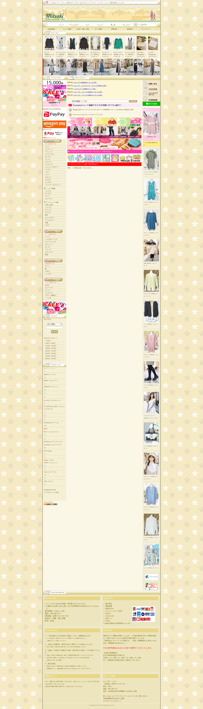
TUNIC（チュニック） (51, 463)
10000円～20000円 (50, 346)
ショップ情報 (67, 29)
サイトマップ (145, 29)
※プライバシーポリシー (112, 701)
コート (47, 146)
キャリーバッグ (50, 242)
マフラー (48, 212)
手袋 (46, 223)
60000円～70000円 (50, 358)
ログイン (54, 105)
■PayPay (45, 119)
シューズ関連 (50, 188)
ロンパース (49, 288)
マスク (47, 225)
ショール (48, 207)
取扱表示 (130, 29)
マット (47, 266)
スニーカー (49, 198)
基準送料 (114, 29)
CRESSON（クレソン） (51, 387)
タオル (47, 271)
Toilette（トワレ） (49, 460)
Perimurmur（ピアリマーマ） (53, 445)
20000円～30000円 (50, 348)
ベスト (47, 172)
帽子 (46, 215)
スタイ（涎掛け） (51, 295)
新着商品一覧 (151, 137)
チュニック (49, 151)
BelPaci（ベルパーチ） (51, 380)
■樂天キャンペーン (50, 137)
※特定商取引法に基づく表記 (114, 698)
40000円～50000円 (50, 353)
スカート (48, 177)
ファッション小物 (52, 202)
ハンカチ (48, 274)
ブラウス (48, 162)
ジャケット (49, 149)
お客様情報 (51, 29)
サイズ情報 (98, 29)
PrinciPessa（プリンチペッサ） (53, 442)
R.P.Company (48, 451)
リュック (48, 249)
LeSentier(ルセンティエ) (51, 422)
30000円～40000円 (50, 351)
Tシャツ (48, 159)
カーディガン (49, 154)
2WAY (47, 285)
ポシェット (49, 244)
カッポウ (48, 182)
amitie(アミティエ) (49, 374)
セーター (48, 156)
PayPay (107, 613)
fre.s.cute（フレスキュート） (53, 400)
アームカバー (49, 220)
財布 (46, 254)
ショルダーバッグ (51, 239)
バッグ (47, 237)
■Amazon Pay (47, 129)
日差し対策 (49, 205)
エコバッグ (49, 252)
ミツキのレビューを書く (51, 492)
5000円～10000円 (50, 343)
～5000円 (48, 340)
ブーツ (47, 196)
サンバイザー (49, 217)
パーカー (48, 169)
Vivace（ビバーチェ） (51, 472)
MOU (45, 429)
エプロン (48, 179)
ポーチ (47, 247)
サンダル (48, 193)
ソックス (48, 298)
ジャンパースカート (52, 167)
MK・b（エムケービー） (52, 432)
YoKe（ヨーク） (49, 481)
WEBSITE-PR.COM (50, 490)
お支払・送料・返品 (82, 29)
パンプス (48, 191)
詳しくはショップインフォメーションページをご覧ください (125, 696)
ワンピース (49, 164)
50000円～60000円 (50, 356)
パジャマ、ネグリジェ (52, 185)
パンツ (47, 174)
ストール (48, 210)
